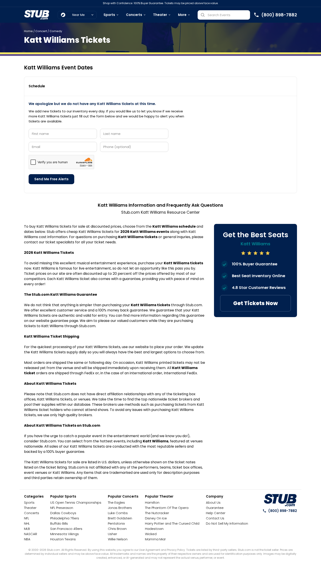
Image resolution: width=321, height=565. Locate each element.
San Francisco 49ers (66, 528)
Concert (41, 31)
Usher (112, 534)
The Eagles (116, 502)
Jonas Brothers (120, 507)
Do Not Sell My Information (227, 523)
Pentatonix (116, 523)
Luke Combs (118, 513)
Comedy (56, 31)
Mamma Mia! (155, 539)
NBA (27, 539)
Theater (160, 14)
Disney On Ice (156, 518)
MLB (27, 528)
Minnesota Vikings (64, 534)
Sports (109, 14)
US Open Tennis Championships (75, 502)
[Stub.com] (36, 15)
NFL (26, 518)
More (182, 14)
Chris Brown (117, 528)
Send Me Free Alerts (51, 179)
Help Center (215, 513)
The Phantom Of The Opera (166, 507)
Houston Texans (63, 539)
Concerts (134, 14)
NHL (27, 523)
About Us (213, 502)
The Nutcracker (157, 513)
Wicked (151, 534)
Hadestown (154, 528)
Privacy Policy (176, 550)
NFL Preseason (61, 507)
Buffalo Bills (59, 523)
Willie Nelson (118, 539)
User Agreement (149, 550)
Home (28, 31)
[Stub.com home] (280, 500)
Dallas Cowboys (63, 513)
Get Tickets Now (255, 303)
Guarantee (215, 507)
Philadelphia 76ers (64, 518)
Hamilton (152, 502)
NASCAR (30, 534)
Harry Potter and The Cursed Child (172, 523)
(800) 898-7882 (282, 510)
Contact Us (215, 518)
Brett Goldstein (120, 518)
